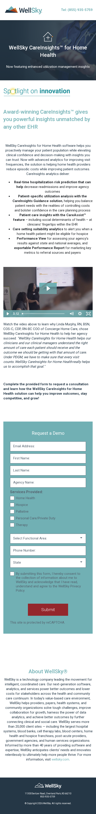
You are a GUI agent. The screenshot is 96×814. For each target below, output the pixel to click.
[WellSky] (23, 10)
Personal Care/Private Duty (35, 518)
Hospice (22, 505)
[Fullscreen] (88, 313)
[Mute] (71, 313)
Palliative (22, 511)
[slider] (43, 313)
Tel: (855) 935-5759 (77, 10)
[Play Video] (7, 313)
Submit (48, 609)
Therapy (22, 525)
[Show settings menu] (80, 313)
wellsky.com (60, 759)
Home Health (25, 498)
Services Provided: (26, 492)
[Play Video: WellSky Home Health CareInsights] (48, 288)
